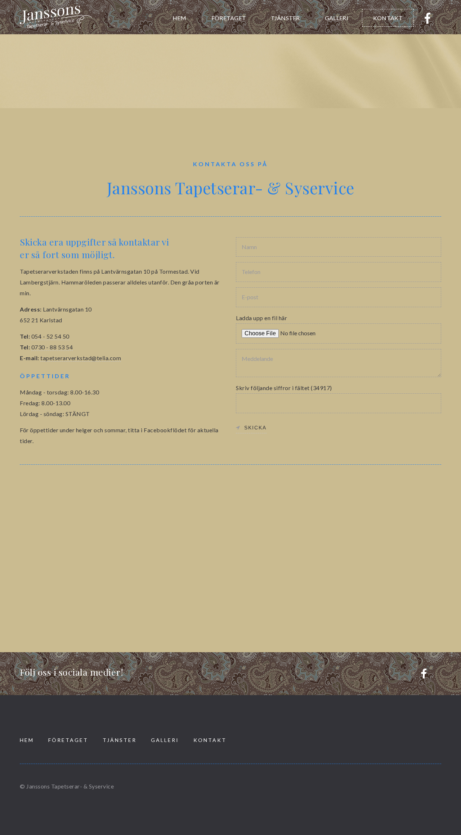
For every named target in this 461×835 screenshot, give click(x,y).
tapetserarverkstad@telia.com (80, 357)
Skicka (255, 427)
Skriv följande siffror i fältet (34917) (284, 387)
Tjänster (285, 17)
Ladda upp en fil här (261, 317)
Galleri (336, 17)
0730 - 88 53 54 (52, 347)
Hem (180, 17)
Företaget (228, 17)
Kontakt (388, 17)
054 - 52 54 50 (50, 336)
